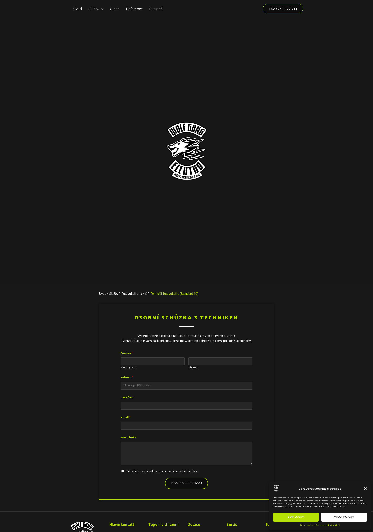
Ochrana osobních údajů (328, 525)
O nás (114, 9)
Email (125, 417)
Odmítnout (344, 517)
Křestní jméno (128, 367)
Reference (134, 9)
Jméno (126, 353)
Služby (93, 9)
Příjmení (193, 367)
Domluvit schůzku (186, 483)
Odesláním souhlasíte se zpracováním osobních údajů (162, 471)
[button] (365, 488)
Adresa (127, 377)
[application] (101, 8)
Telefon (127, 397)
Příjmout (296, 517)
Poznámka (128, 437)
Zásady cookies (307, 525)
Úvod (77, 9)
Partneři (156, 9)
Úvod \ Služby (108, 294)
